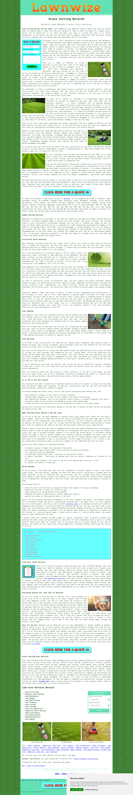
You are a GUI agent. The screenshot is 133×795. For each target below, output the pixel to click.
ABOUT (94, 14)
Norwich (67, 198)
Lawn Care (94, 748)
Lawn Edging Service (91, 750)
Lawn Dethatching (83, 745)
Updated (40, 780)
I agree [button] (73, 789)
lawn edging (28, 335)
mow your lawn (60, 65)
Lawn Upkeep (105, 748)
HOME (85, 14)
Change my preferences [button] (91, 789)
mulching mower (72, 504)
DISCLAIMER (107, 14)
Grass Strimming (67, 748)
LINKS (89, 14)
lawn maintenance (65, 572)
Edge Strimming (98, 745)
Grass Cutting (30, 780)
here (73, 755)
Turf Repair (68, 745)
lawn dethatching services (54, 578)
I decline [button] (80, 789)
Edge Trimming (34, 745)
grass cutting (54, 198)
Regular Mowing (82, 748)
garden (107, 53)
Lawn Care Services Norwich (38, 688)
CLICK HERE (35, 644)
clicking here (43, 681)
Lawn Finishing (63, 750)
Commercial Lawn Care (51, 745)
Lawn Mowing (47, 780)
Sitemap (23, 780)
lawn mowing (106, 207)
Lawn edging (26, 315)
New (36, 780)
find (28, 660)
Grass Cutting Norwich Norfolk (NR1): (37, 29)
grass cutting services (90, 47)
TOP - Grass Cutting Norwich (33, 766)
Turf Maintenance (48, 750)
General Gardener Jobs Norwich (86, 759)
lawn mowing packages (71, 43)
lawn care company (99, 125)
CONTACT (100, 14)
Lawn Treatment (52, 752)
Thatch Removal (39, 748)
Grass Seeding (53, 748)
